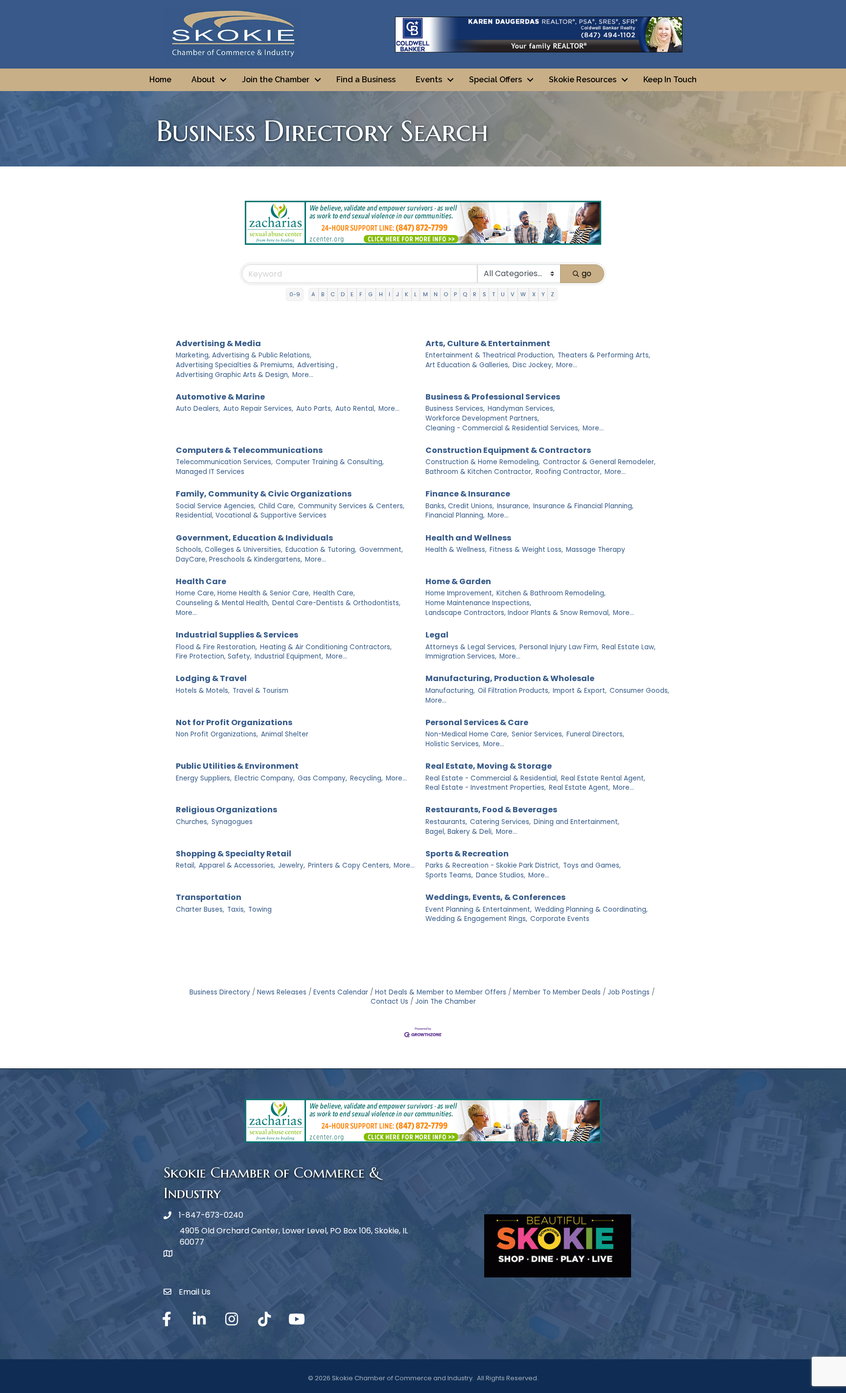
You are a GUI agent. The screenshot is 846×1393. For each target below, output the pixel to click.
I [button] (389, 294)
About (203, 79)
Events (429, 79)
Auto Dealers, (198, 408)
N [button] (436, 294)
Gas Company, (322, 778)
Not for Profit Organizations (234, 722)
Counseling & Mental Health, (222, 603)
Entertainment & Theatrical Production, (490, 355)
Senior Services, (538, 734)
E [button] (352, 294)
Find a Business (366, 79)
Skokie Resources (582, 79)
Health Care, (334, 593)
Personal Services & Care (476, 722)
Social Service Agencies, (216, 506)
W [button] (523, 294)
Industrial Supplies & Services (237, 634)
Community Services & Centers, (351, 506)
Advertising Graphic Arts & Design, (232, 374)
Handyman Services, (521, 408)
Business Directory (219, 992)
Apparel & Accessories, (237, 865)
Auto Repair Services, (258, 408)
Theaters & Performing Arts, (604, 355)
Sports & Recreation (467, 853)
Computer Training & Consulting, (330, 462)
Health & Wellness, (456, 549)
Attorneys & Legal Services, (471, 647)
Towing (260, 909)
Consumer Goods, (639, 690)
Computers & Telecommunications (249, 450)
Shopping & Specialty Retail (233, 853)
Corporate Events (559, 918)
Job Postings (629, 992)
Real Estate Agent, (579, 787)
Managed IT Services (210, 471)
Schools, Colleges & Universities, (229, 549)
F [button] (360, 294)
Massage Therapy (595, 549)
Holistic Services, (452, 744)
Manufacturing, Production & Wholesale (509, 678)
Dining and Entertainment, (576, 821)
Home (160, 79)
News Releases (281, 992)
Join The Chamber (445, 1001)
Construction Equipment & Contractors (508, 450)
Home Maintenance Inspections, (478, 603)
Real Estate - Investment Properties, (485, 787)
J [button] (397, 294)
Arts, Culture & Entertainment (487, 343)
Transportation (208, 897)
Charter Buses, (200, 909)
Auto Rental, (355, 408)
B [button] (322, 294)
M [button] (425, 294)
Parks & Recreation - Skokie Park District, (492, 865)
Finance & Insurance (467, 493)
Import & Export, (580, 690)
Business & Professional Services (492, 396)
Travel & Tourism (260, 690)
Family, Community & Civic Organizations (264, 493)
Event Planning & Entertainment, (478, 909)
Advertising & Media (218, 343)
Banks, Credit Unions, (459, 506)
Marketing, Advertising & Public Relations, (243, 355)
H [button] (381, 294)
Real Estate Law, (629, 647)
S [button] (484, 294)
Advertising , (317, 365)
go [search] (586, 273)
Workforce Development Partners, (482, 418)
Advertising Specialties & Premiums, (235, 365)
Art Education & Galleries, (467, 365)
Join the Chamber (275, 79)
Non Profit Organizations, (217, 734)
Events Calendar (340, 992)
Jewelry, (291, 865)
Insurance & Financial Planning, (583, 506)
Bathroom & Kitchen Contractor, (479, 471)
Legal (436, 634)
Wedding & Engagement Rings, (476, 918)
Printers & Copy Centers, (349, 865)
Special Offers (495, 79)
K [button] (406, 294)
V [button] (513, 294)
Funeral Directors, (595, 734)
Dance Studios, (500, 875)
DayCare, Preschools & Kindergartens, (239, 559)
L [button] (415, 294)
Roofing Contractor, (569, 471)
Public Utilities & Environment (237, 766)
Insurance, (513, 506)
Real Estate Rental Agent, (603, 778)
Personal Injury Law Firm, (559, 647)
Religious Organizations (226, 809)
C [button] (332, 294)
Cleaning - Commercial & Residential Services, (502, 428)
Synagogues (232, 821)
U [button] (503, 294)
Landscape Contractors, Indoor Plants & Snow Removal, (517, 612)
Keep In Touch (670, 79)
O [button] (446, 294)
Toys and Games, (592, 865)
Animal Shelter (284, 734)
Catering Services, (500, 821)
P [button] (455, 294)
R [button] (474, 294)
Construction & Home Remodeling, (482, 462)
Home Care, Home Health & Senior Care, (243, 593)
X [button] (534, 294)
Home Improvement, (459, 593)
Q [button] (465, 294)
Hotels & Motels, (203, 690)
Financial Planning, (455, 515)
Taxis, (236, 909)
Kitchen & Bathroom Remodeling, (551, 593)
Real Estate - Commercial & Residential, (491, 778)
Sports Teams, (449, 875)
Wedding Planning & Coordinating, (591, 909)
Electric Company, (265, 778)
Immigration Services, (460, 656)
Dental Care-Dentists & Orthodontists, (336, 603)
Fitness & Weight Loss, (526, 549)
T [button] (493, 294)
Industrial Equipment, (289, 656)
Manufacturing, (450, 690)
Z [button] (552, 294)
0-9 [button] (294, 294)
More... (302, 374)
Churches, (192, 821)
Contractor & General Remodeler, (599, 462)
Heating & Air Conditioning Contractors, (326, 647)
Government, (381, 549)
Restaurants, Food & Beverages (491, 809)
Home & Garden (458, 581)
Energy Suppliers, (204, 778)
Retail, (186, 865)
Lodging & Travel (211, 678)
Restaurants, (446, 821)
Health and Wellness (468, 537)
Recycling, (366, 778)
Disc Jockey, (533, 365)
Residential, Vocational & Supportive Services (251, 515)
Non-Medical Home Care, (467, 734)
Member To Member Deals (557, 992)
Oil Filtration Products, (514, 690)
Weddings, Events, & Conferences (495, 897)
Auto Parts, (314, 408)
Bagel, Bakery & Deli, (459, 831)
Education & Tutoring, (320, 549)
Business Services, (455, 408)
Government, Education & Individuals (254, 537)
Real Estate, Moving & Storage (488, 766)
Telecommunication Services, (224, 462)
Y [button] (543, 294)
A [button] (313, 294)
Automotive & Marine (220, 396)
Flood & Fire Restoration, (216, 647)
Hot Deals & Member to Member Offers (440, 992)
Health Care (201, 581)
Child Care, (276, 506)
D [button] (343, 294)
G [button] (370, 294)
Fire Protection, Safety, (214, 656)
